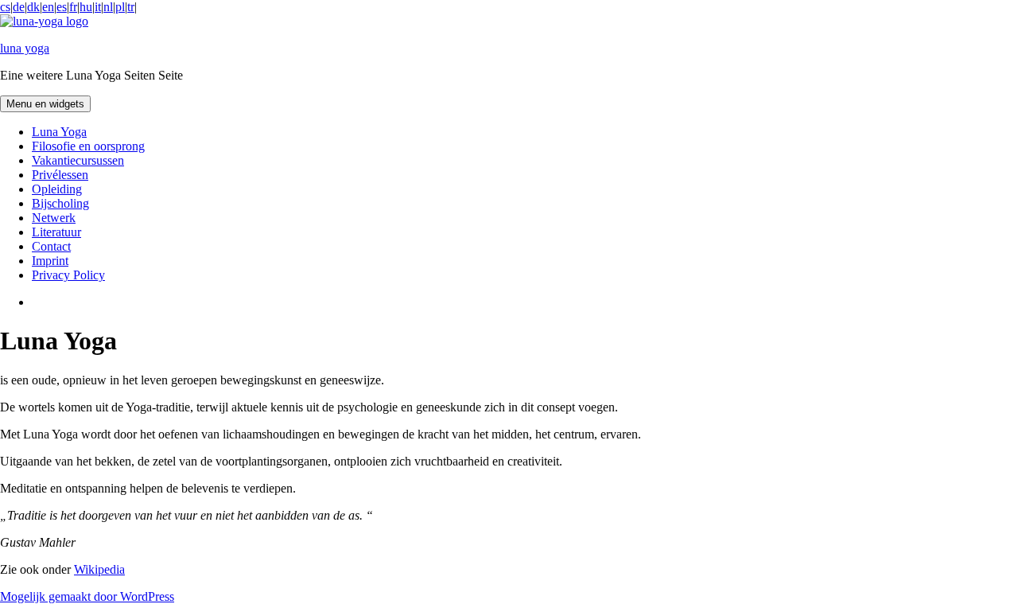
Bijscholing (60, 203)
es (61, 7)
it (98, 7)
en (48, 7)
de (19, 7)
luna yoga (24, 48)
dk (33, 7)
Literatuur (56, 232)
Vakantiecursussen (78, 160)
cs (5, 7)
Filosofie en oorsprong (88, 146)
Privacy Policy (68, 275)
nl (108, 7)
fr (73, 7)
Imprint (50, 260)
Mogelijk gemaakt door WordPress (87, 596)
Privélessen (60, 174)
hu (86, 7)
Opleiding (57, 189)
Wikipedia (99, 569)
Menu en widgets (45, 104)
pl (120, 7)
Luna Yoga (59, 131)
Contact (51, 246)
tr (130, 7)
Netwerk (54, 217)
